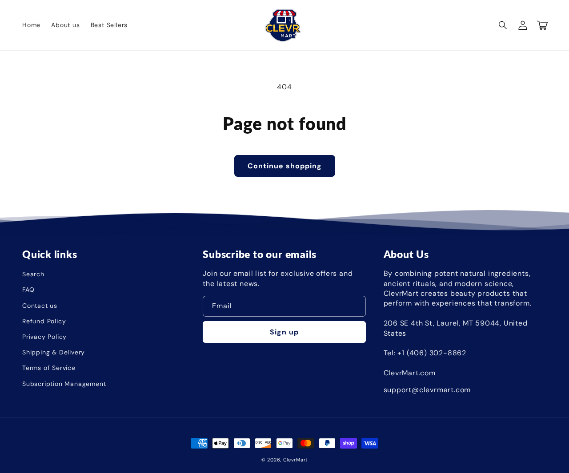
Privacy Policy (44, 337)
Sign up (284, 332)
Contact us (39, 306)
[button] (503, 25)
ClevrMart (295, 460)
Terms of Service (49, 368)
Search (33, 274)
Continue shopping (285, 166)
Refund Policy (44, 321)
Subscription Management (64, 384)
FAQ (28, 290)
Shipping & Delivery (53, 352)
